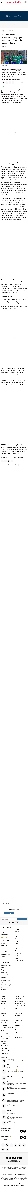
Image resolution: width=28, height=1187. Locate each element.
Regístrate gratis (9, 913)
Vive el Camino (19, 1018)
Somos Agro (4, 1020)
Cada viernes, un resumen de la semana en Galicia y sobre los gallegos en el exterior (16, 1095)
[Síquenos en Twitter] (7, 1145)
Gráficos (3, 1018)
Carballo (17, 938)
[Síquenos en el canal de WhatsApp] (3, 1149)
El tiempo (3, 1030)
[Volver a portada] (14, 2)
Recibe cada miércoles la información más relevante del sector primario (16, 1083)
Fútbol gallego (5, 1050)
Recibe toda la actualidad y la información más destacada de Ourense (15, 1122)
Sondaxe (9, 1168)
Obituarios (4, 1025)
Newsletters (4, 945)
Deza (16, 941)
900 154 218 (14, 1157)
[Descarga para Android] (24, 1131)
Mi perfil (3, 943)
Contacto (3, 977)
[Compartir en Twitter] (13, 82)
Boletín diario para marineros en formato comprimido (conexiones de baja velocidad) (16, 1088)
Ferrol (16, 943)
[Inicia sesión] (25, 2)
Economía (4, 1001)
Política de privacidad (12, 1183)
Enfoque (17, 1015)
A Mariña (17, 931)
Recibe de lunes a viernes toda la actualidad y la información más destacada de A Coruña (15, 1100)
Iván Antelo (5, 46)
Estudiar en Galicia (20, 1003)
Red (16, 1008)
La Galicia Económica (7, 1027)
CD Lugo (3, 1043)
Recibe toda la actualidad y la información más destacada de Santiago (15, 1112)
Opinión (3, 1008)
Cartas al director (5, 954)
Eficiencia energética (6, 985)
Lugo (16, 948)
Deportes (3, 1010)
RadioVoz (4, 1168)
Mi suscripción (5, 929)
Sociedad (3, 1013)
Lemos (17, 946)
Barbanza (17, 936)
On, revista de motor (20, 1037)
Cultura (3, 1015)
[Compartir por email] (6, 82)
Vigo (16, 958)
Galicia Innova (19, 1022)
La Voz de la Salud (20, 996)
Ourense (17, 951)
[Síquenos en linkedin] (15, 1145)
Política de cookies (21, 1183)
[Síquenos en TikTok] (24, 1145)
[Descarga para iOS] (21, 1131)
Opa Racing (4, 1041)
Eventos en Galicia (6, 974)
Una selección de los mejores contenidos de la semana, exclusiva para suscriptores (15, 1071)
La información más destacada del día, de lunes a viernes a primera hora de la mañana (16, 1060)
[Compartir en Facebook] (10, 82)
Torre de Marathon (6, 1036)
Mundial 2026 (4, 1033)
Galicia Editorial (17, 1169)
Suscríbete (4, 937)
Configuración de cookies (19, 1185)
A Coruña (17, 929)
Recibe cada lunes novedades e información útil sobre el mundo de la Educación (15, 1078)
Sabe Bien (18, 998)
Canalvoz (14, 1168)
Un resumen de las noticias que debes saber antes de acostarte (16, 1066)
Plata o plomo (19, 1010)
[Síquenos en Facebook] (3, 1145)
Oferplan (3, 970)
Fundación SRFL (16, 1167)
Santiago (17, 955)
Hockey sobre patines (18, 457)
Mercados (17, 1027)
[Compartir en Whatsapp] (3, 82)
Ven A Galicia (18, 1013)
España (3, 1003)
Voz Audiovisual (23, 1167)
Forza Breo (4, 1048)
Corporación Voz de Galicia (7, 1167)
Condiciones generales (8, 1185)
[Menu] (2, 2)
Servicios (3, 967)
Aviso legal (5, 1183)
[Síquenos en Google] (7, 1149)
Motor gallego (4, 1053)
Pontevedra (18, 953)
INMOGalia (4, 972)
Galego (17, 922)
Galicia (3, 998)
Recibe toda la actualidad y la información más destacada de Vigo (15, 1117)
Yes (16, 1032)
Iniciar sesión (20, 913)
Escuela (17, 1034)
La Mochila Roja (19, 1020)
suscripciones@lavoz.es (14, 1161)
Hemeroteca (4, 934)
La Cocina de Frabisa (21, 1006)
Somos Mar (4, 1022)
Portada (3, 996)
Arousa (17, 934)
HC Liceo (10, 457)
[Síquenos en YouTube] (20, 1145)
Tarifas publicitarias (6, 965)
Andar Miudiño (5, 1046)
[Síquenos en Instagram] (11, 1145)
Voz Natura (19, 1168)
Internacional (4, 1006)
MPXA (12, 1169)
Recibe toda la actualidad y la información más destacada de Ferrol (15, 1105)
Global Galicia (19, 1001)
